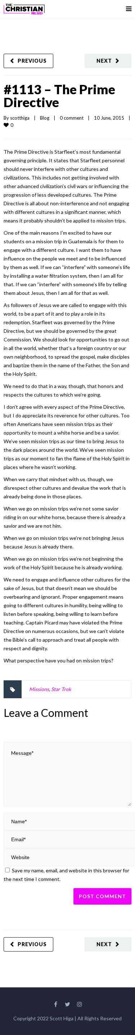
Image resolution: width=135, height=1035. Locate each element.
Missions (39, 689)
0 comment (72, 118)
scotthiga (20, 118)
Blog (44, 118)
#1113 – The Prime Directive (59, 95)
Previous (32, 61)
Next (104, 61)
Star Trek (61, 689)
